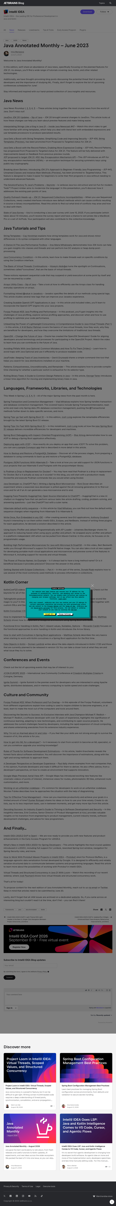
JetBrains (24, 1201)
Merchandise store (103, 1197)
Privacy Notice (52, 606)
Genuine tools (49, 1186)
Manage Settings (65, 614)
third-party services (42, 608)
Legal (38, 1186)
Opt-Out (74, 610)
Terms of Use (70, 606)
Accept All (49, 614)
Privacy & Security (11, 1186)
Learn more (62, 599)
